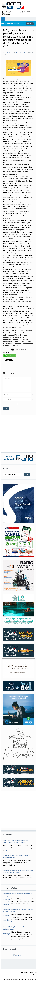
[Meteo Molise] (18, 955)
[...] (16, 850)
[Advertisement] (18, 433)
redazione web (20, 52)
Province (7, 52)
